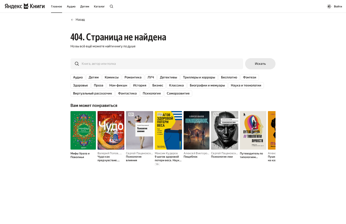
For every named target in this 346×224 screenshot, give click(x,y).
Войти (338, 6)
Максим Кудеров (166, 153)
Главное (56, 6)
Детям (84, 6)
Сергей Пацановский (140, 153)
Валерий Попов (108, 153)
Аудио (71, 6)
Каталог (99, 6)
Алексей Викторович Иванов (203, 153)
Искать (260, 64)
